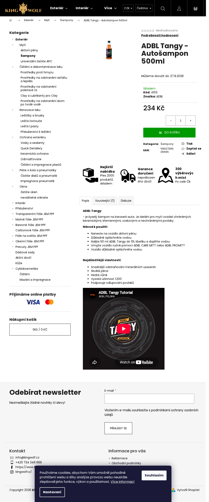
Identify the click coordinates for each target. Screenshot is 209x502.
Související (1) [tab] (105, 201)
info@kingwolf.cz (27, 457)
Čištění (25, 274)
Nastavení (52, 492)
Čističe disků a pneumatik (39, 176)
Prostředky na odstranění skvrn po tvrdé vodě (42, 102)
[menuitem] (59, 8)
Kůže (19, 263)
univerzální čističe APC (36, 61)
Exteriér (22, 39)
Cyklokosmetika (27, 269)
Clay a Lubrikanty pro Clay (39, 96)
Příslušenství (24, 208)
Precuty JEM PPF (27, 247)
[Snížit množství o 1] (171, 120)
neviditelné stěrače (34, 198)
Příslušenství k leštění (36, 132)
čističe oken (29, 192)
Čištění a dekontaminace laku (41, 67)
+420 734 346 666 (29, 462)
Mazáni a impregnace (35, 280)
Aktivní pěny (29, 50)
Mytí (23, 45)
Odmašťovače (31, 159)
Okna (23, 186)
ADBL (159, 96)
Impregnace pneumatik (37, 181)
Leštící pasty (30, 126)
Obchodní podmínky (126, 463)
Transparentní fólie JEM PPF (35, 214)
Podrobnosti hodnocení (159, 35)
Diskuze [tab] (126, 201)
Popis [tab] (85, 201)
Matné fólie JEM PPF (29, 219)
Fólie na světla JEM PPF (31, 236)
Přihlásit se (118, 428)
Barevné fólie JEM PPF (31, 225)
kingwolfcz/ (24, 472)
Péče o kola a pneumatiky (38, 170)
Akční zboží (23, 258)
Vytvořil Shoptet (188, 490)
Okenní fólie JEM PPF (30, 241)
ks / (40, 330)
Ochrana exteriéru (33, 137)
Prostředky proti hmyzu (37, 72)
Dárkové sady (25, 252)
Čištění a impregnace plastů (41, 165)
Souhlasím (154, 475)
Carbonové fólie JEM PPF (33, 230)
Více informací (123, 481)
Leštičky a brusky (32, 115)
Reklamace (120, 458)
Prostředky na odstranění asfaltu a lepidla (44, 79)
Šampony (28, 56)
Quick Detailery (31, 148)
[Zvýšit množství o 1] (190, 120)
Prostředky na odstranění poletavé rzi (38, 88)
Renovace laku (30, 110)
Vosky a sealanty (32, 143)
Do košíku (172, 132)
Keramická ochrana (35, 154)
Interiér (21, 203)
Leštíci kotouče (31, 121)
